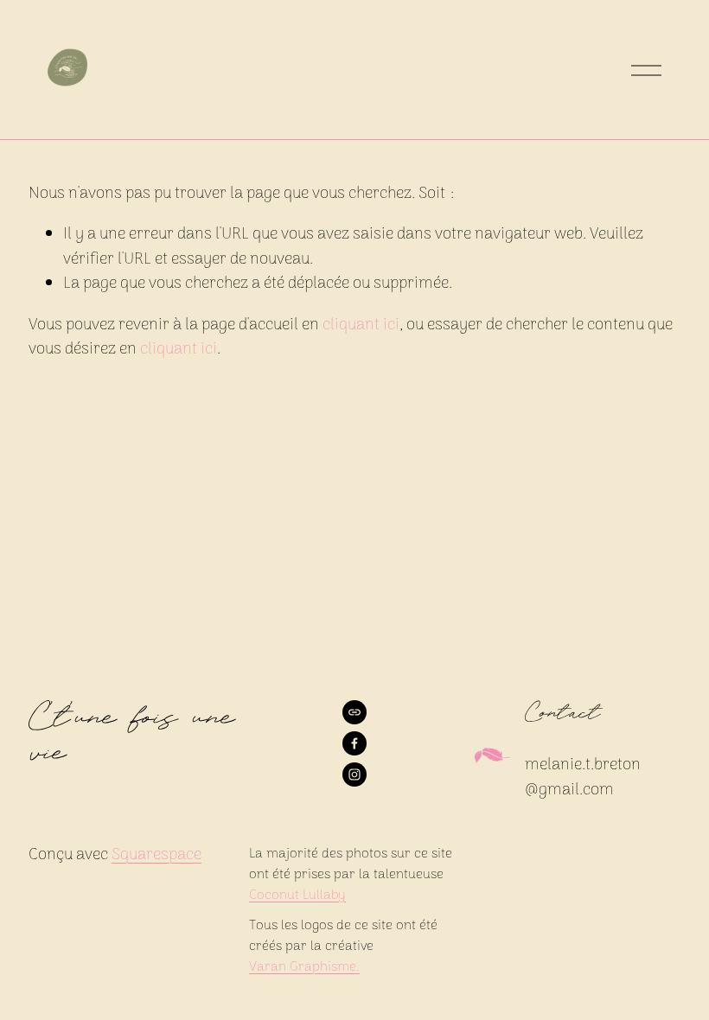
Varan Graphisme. (304, 967)
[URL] (354, 712)
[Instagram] (354, 774)
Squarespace (156, 856)
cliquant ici (361, 325)
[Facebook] (354, 743)
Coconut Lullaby (297, 895)
